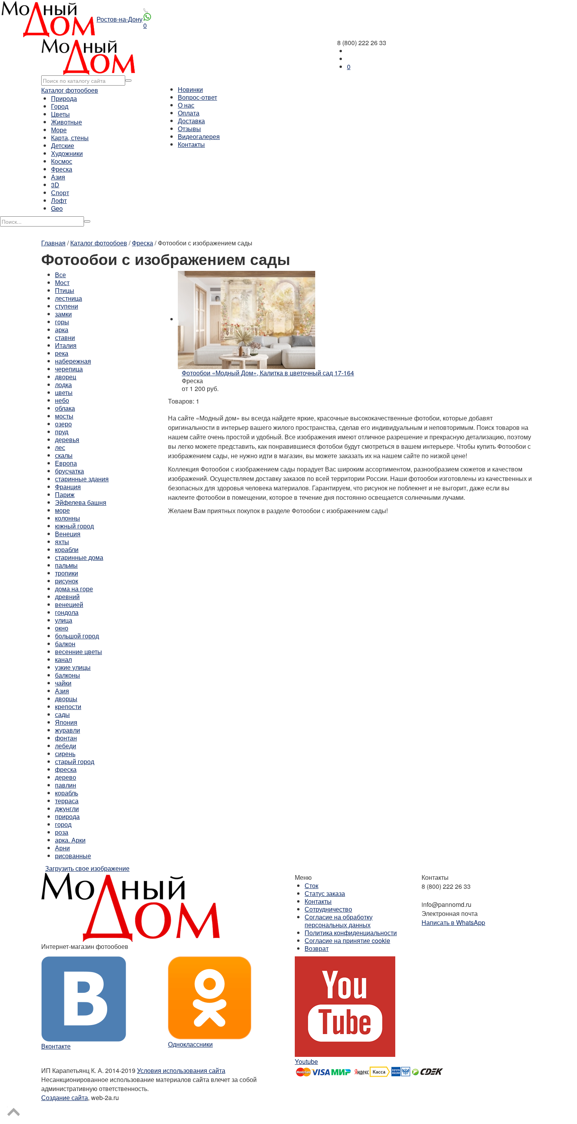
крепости (68, 706)
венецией (69, 604)
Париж (65, 494)
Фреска (61, 169)
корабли (67, 549)
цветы (64, 392)
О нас (186, 105)
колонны (67, 518)
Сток (311, 885)
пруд (61, 431)
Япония (66, 722)
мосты (64, 415)
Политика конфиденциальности (351, 932)
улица (63, 620)
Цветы (60, 114)
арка (61, 329)
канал (63, 659)
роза (61, 832)
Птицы (64, 290)
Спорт (60, 192)
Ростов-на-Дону (119, 19)
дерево (65, 777)
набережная (73, 361)
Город (59, 106)
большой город (77, 635)
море (62, 510)
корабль (66, 792)
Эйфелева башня (80, 502)
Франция (68, 486)
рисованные (73, 855)
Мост (62, 282)
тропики (66, 573)
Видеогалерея (199, 136)
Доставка (191, 120)
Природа (64, 98)
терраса (67, 800)
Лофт (59, 200)
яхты (62, 541)
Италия (66, 345)
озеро (63, 423)
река (61, 353)
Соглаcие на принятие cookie (347, 940)
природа (67, 816)
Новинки (190, 89)
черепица (69, 368)
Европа (66, 463)
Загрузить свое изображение (87, 868)
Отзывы (189, 128)
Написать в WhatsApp (453, 922)
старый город (74, 761)
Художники (67, 153)
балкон (65, 643)
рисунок (66, 580)
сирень (65, 753)
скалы (64, 455)
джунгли (67, 808)
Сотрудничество (328, 909)
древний (67, 596)
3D (55, 184)
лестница (68, 298)
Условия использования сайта (181, 1070)
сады (62, 714)
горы (62, 321)
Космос (61, 161)
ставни (65, 337)
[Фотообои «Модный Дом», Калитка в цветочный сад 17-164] (246, 318)
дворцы (66, 698)
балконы (67, 675)
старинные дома (79, 557)
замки (63, 313)
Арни (62, 847)
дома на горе (74, 588)
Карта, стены (70, 137)
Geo (57, 208)
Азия (58, 176)
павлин (65, 785)
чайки (63, 682)
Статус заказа (325, 893)
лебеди (65, 745)
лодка (63, 384)
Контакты (191, 144)
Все (60, 274)
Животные (66, 121)
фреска (66, 769)
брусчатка (69, 470)
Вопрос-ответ (197, 97)
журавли (67, 730)
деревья (67, 439)
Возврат (317, 948)
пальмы (66, 565)
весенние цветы (78, 651)
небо (62, 400)
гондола (67, 612)
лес (60, 447)
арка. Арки (70, 839)
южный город (74, 525)
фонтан (66, 737)
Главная (53, 242)
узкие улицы (73, 667)
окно (61, 627)
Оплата (188, 112)
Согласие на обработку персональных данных (338, 920)
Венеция (67, 533)
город (63, 824)
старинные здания (82, 478)
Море (59, 129)
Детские (62, 145)
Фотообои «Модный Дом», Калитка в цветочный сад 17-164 (268, 372)
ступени (66, 306)
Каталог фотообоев (69, 90)
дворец (65, 376)
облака (65, 408)
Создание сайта (64, 1097)
